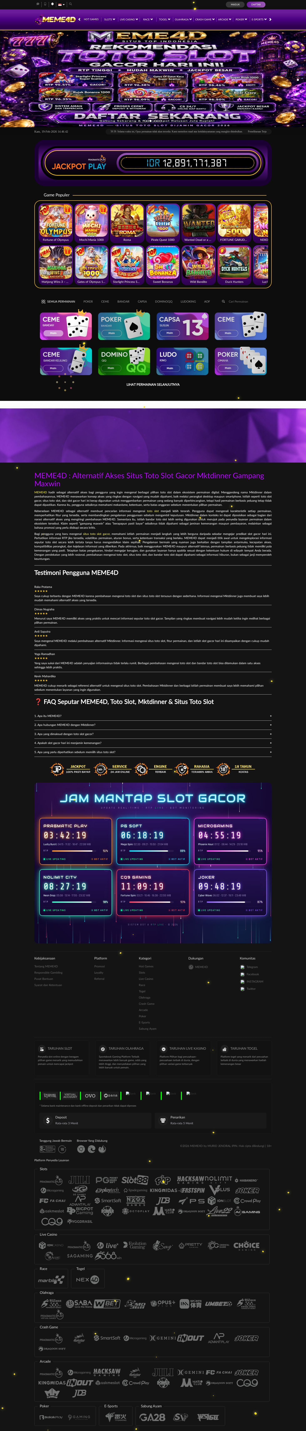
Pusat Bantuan (43, 979)
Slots (108, 19)
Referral (99, 979)
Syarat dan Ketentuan (48, 985)
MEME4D (40, 492)
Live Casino (128, 19)
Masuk (235, 4)
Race (146, 19)
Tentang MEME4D (46, 966)
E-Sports (258, 19)
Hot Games (91, 19)
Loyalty (98, 972)
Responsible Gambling (48, 972)
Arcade (223, 19)
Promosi (99, 966)
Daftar (256, 4)
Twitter (251, 989)
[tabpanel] (153, 79)
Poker (240, 19)
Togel (163, 19)
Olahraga (182, 19)
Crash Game (203, 19)
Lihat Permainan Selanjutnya (153, 384)
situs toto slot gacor (96, 534)
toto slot (153, 511)
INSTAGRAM (255, 981)
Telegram (252, 967)
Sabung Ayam (148, 1028)
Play (97, 166)
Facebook (253, 974)
